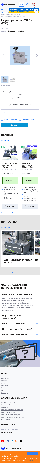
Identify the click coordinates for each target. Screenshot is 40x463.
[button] (37, 55)
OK (36, 10)
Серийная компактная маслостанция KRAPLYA (9, 165)
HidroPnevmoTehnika (15, 31)
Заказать (15, 125)
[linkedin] (12, 441)
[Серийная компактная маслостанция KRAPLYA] (10, 152)
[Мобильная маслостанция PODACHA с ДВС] (30, 152)
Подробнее (30, 460)
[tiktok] (21, 441)
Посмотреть (11, 206)
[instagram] (16, 441)
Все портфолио (5, 227)
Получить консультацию (21, 105)
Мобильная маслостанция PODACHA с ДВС (27, 165)
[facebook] (8, 441)
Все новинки (5, 141)
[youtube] (2, 441)
